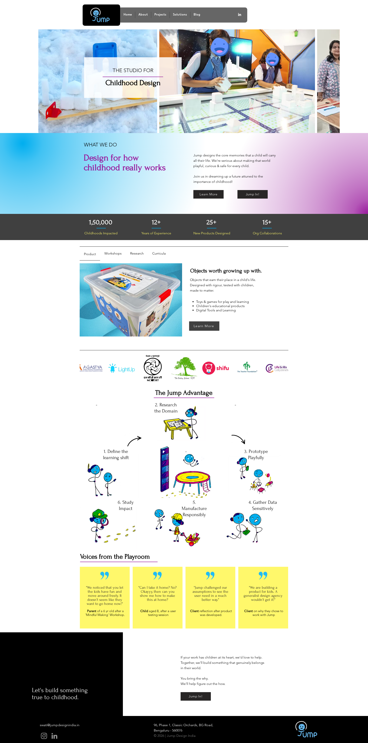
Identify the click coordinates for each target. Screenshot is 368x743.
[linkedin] (239, 14)
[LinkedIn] (54, 736)
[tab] (90, 254)
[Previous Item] (87, 368)
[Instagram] (44, 736)
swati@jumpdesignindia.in (59, 725)
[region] (113, 422)
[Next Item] (332, 81)
